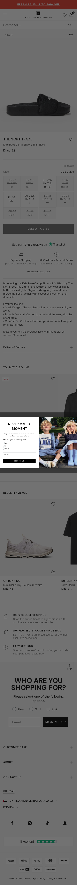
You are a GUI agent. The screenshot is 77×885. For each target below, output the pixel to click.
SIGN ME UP (19, 461)
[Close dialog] (74, 419)
